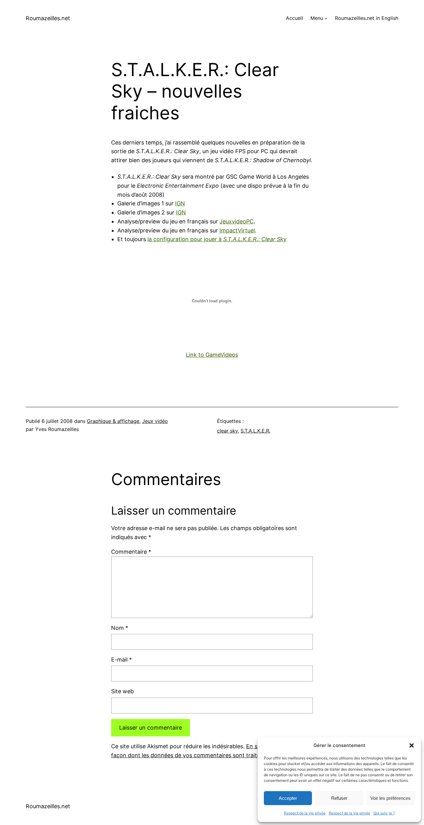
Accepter (288, 798)
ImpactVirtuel (237, 230)
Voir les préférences (390, 798)
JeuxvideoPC (236, 221)
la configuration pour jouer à (216, 239)
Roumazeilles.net (48, 18)
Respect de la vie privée (305, 813)
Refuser (339, 798)
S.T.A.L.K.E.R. (255, 431)
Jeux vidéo (155, 421)
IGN (180, 203)
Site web (122, 691)
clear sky (227, 431)
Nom (119, 628)
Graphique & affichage (113, 421)
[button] (411, 745)
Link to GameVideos (212, 354)
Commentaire (131, 551)
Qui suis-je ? (384, 813)
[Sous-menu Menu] (325, 18)
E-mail (121, 659)
